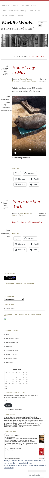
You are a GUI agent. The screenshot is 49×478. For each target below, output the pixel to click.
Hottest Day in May (23, 70)
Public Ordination (11, 358)
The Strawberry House (12, 458)
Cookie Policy (8, 468)
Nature (21, 81)
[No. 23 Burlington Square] (41, 455)
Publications (35, 10)
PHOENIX (5, 6)
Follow (8, 405)
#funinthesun (5, 99)
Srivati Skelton (11, 437)
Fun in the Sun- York (26, 204)
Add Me (20, 15)
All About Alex (8, 15)
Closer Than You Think (12, 435)
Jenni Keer (10, 450)
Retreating (9, 362)
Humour (15, 81)
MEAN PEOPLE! (11, 354)
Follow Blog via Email (16, 392)
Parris (15, 6)
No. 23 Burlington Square (13, 448)
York (8, 236)
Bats (7, 334)
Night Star (9, 346)
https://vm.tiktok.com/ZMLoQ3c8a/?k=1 (27, 222)
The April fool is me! (12, 350)
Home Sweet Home (12, 338)
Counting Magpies (29, 6)
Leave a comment (42, 80)
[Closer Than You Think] (41, 442)
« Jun (6, 388)
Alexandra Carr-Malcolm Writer (20, 284)
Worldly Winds (16, 22)
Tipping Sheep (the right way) (14, 10)
